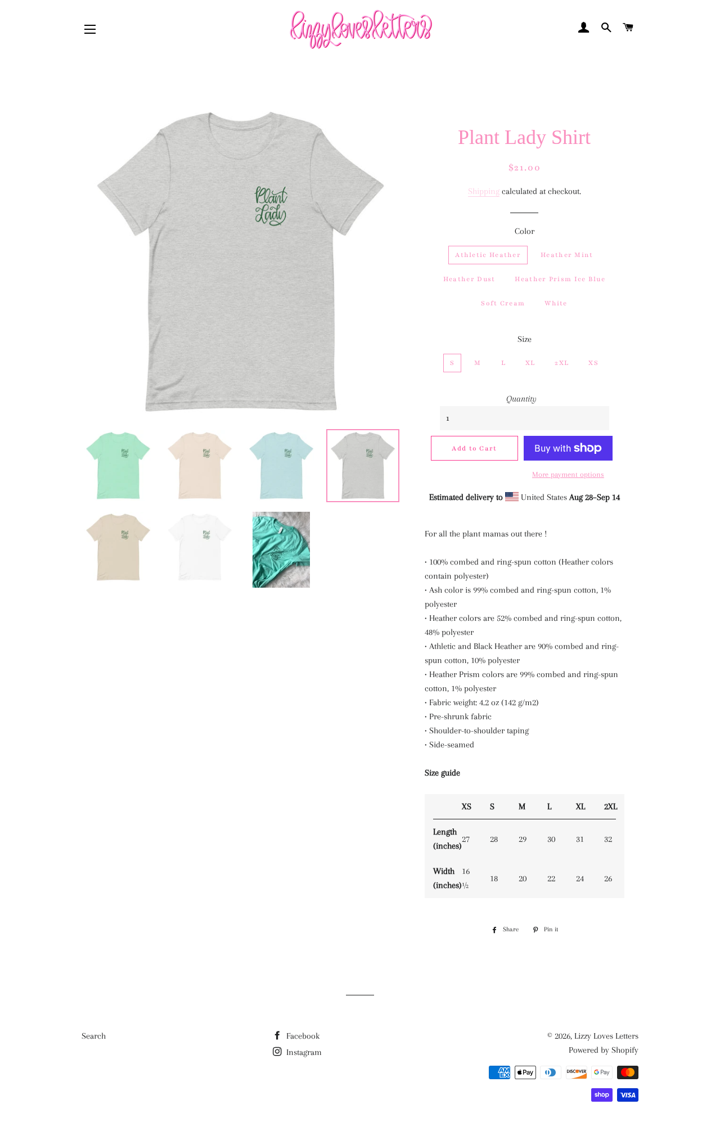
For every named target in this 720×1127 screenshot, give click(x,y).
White (556, 303)
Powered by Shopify (603, 1050)
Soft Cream (503, 303)
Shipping (484, 191)
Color (524, 231)
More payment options (568, 474)
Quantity (521, 399)
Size (525, 339)
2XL (562, 362)
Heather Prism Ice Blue (560, 278)
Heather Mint (567, 254)
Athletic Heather (488, 254)
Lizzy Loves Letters (606, 1036)
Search (94, 1036)
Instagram (303, 1052)
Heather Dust (469, 278)
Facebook (302, 1036)
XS (593, 362)
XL (530, 362)
